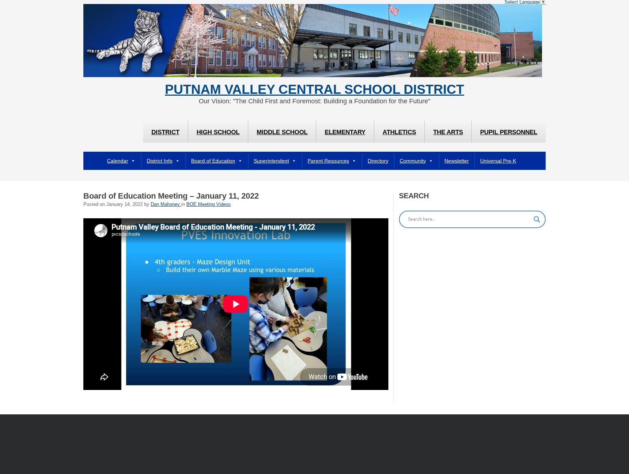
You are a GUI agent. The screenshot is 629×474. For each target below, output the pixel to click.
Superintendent (271, 161)
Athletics (399, 132)
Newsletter (456, 161)
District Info (160, 161)
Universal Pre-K (498, 161)
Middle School (282, 132)
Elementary (345, 132)
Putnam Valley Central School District (314, 89)
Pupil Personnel (508, 132)
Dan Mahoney (166, 204)
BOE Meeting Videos (208, 204)
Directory (378, 161)
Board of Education (213, 161)
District (165, 132)
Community (413, 161)
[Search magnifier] (537, 219)
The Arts (448, 132)
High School (218, 132)
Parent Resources (328, 161)
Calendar (117, 161)
